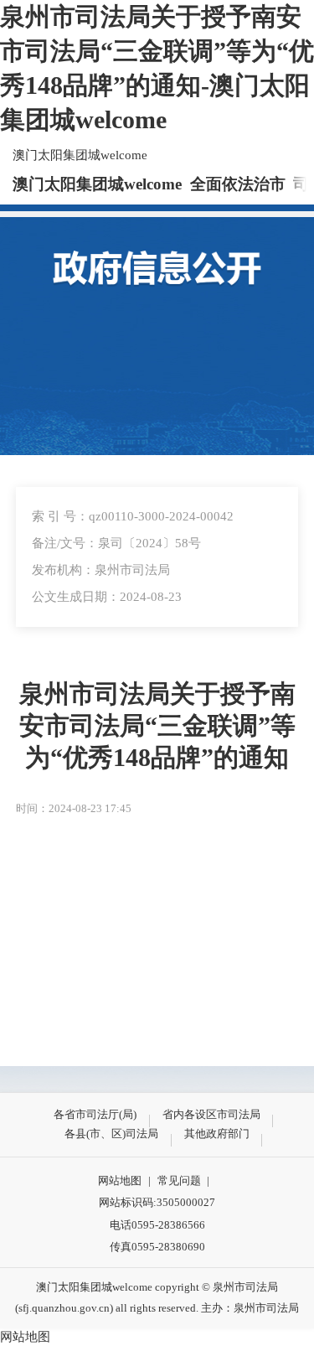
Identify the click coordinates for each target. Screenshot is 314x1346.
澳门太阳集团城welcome (80, 155)
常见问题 (179, 1180)
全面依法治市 (238, 184)
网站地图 (120, 1180)
